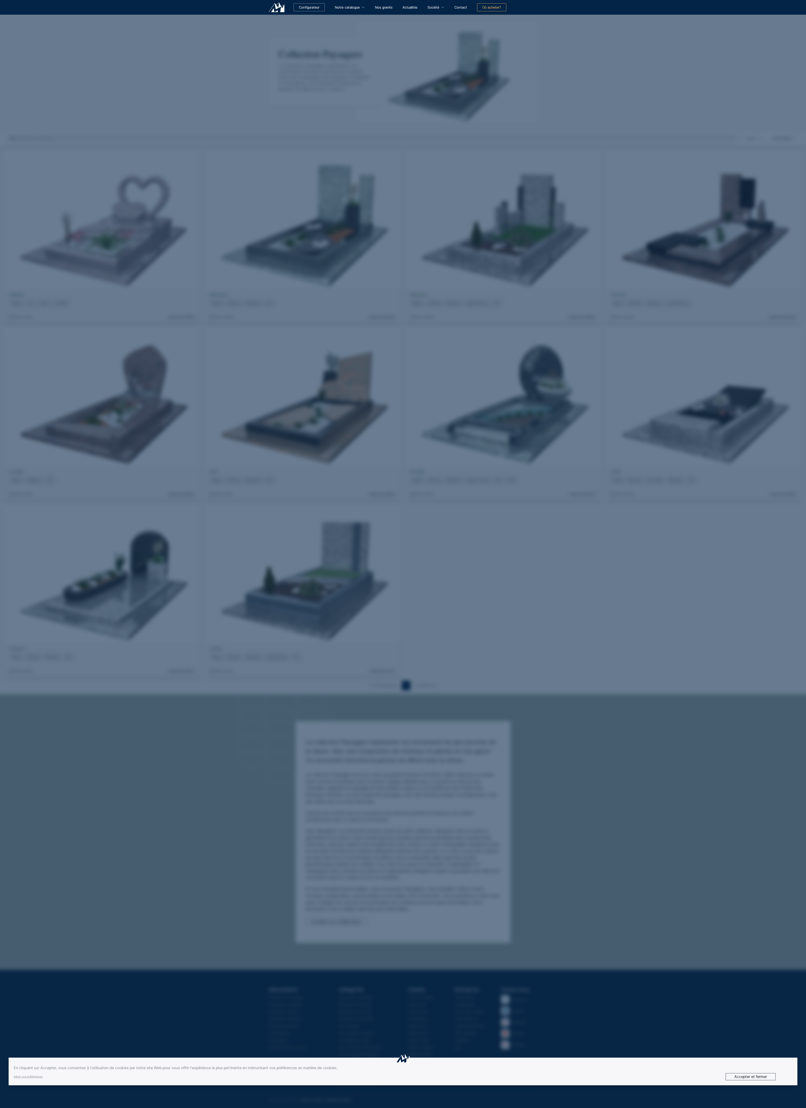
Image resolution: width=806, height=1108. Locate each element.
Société (433, 7)
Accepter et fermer (750, 1076)
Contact (460, 7)
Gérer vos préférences (28, 1076)
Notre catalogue (347, 7)
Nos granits (384, 7)
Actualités (410, 7)
